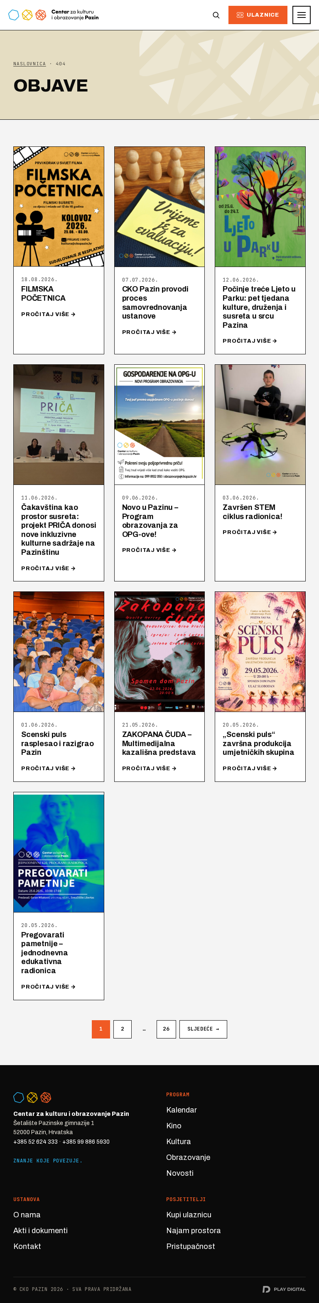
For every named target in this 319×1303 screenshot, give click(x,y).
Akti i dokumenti (40, 1230)
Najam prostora (193, 1230)
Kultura (178, 1141)
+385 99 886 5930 (86, 1142)
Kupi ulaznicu (188, 1215)
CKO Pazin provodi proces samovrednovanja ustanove (155, 302)
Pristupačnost (190, 1246)
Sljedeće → (203, 1029)
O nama (27, 1215)
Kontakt (27, 1246)
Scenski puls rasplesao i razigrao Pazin (57, 743)
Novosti (180, 1173)
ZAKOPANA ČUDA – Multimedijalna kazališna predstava (159, 743)
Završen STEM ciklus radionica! (252, 512)
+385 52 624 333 (35, 1142)
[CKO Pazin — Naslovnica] (53, 15)
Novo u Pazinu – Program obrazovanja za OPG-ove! (150, 521)
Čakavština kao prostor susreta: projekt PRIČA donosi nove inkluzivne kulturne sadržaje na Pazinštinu (58, 529)
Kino (174, 1126)
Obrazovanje (188, 1157)
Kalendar (181, 1110)
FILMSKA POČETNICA (43, 293)
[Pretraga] (216, 14)
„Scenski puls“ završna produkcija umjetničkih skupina (258, 743)
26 (166, 1028)
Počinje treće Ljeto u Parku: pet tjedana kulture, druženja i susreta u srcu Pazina (259, 307)
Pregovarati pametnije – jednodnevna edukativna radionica (44, 953)
